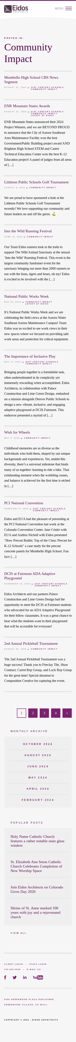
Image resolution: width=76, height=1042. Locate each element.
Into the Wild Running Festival (28, 231)
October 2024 (38, 744)
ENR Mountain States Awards (27, 106)
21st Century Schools (47, 87)
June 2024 (38, 766)
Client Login (13, 964)
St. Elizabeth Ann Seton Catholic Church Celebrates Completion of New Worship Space (36, 866)
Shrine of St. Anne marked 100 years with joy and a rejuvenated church (35, 912)
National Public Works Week (26, 296)
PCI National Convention (23, 503)
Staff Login (38, 964)
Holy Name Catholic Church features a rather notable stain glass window (37, 840)
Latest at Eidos (42, 115)
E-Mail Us (34, 969)
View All (19, 933)
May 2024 (38, 777)
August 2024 (38, 755)
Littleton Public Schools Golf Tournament (36, 182)
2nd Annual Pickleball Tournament (31, 643)
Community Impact (44, 89)
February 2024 (38, 800)
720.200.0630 (12, 969)
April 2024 (38, 788)
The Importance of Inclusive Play (30, 356)
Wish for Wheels (17, 432)
